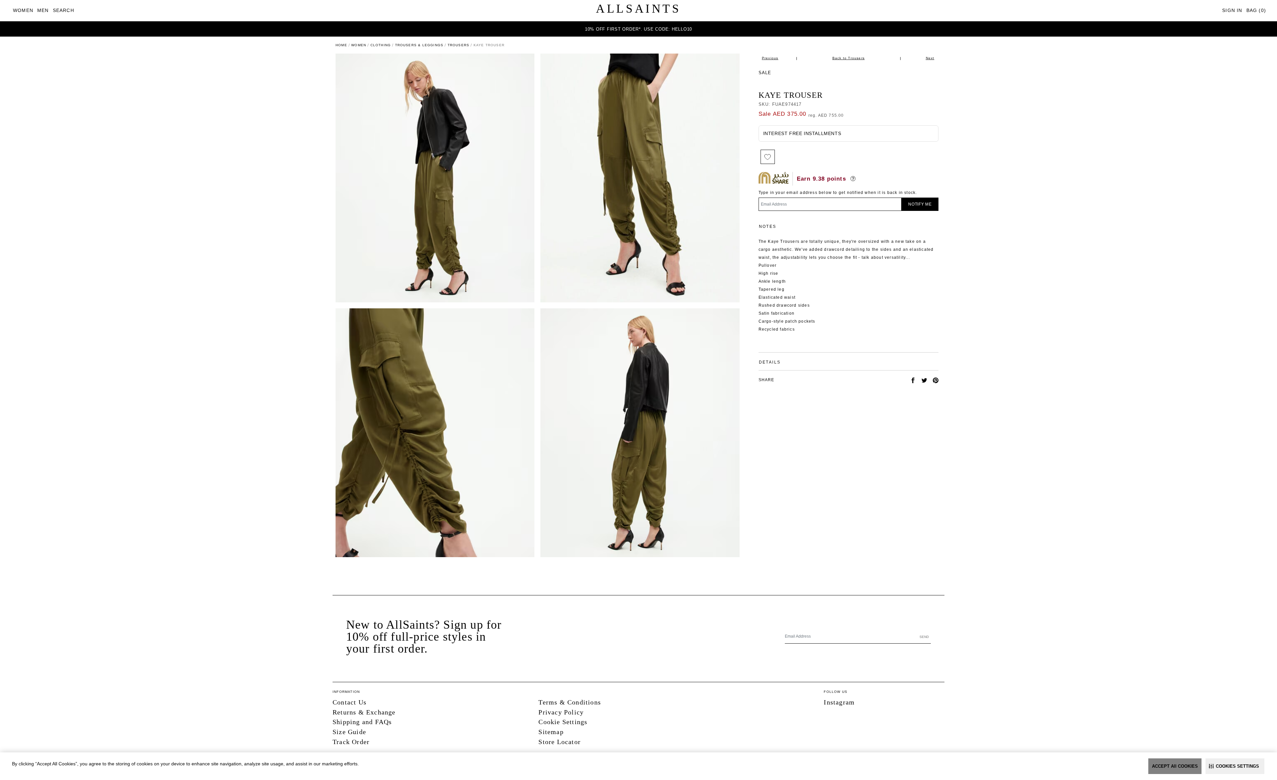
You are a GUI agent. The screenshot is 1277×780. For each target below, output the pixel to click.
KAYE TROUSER (791, 95)
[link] (23, 10)
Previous (770, 58)
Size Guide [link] (349, 731)
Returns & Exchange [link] (364, 712)
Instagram (839, 702)
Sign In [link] (1232, 10)
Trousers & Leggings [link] (419, 45)
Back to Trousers (848, 58)
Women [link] (358, 45)
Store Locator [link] (559, 741)
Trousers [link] (459, 45)
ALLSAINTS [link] (638, 8)
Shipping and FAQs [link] (362, 721)
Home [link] (341, 45)
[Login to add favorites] (768, 157)
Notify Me (920, 204)
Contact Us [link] (349, 702)
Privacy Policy (561, 712)
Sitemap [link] (550, 731)
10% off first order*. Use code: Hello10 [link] (638, 29)
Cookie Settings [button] (562, 721)
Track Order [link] (351, 741)
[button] (1235, 766)
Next (930, 58)
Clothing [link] (380, 45)
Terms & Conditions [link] (569, 702)
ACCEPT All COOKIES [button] (1175, 766)
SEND (924, 637)
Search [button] (63, 10)
